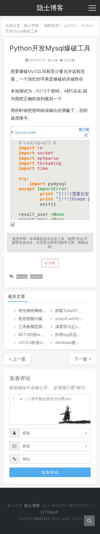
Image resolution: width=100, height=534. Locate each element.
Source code (25, 132)
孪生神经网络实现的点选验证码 (46, 310)
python (70, 25)
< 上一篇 (17, 358)
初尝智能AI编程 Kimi (36, 318)
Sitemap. (50, 512)
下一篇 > (82, 358)
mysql (22, 277)
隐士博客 (31, 25)
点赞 (51, 263)
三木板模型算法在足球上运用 (44, 326)
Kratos (42, 518)
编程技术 (51, 25)
